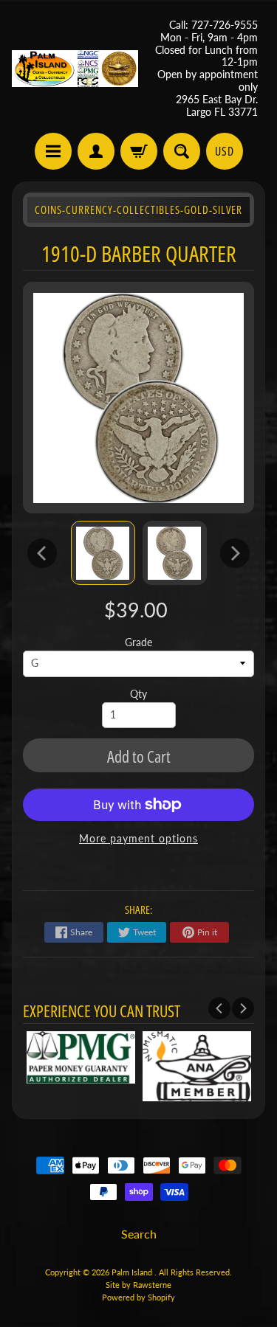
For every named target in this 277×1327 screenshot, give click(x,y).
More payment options (138, 839)
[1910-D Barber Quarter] (103, 553)
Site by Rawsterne (138, 1284)
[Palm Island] (75, 68)
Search (139, 1234)
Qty (138, 694)
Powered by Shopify (138, 1297)
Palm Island (133, 1272)
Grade (138, 642)
